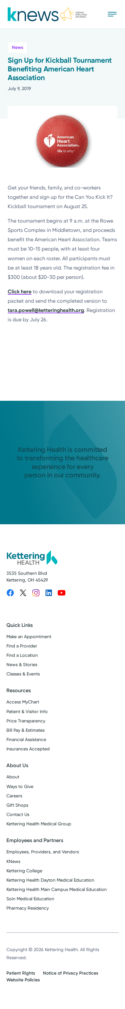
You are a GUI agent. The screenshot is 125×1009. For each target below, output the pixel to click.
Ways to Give (19, 786)
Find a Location (22, 655)
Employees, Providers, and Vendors (42, 852)
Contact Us (17, 814)
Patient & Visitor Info (27, 711)
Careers (14, 796)
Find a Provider (21, 646)
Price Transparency (25, 721)
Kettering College (24, 871)
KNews (13, 861)
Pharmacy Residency (27, 908)
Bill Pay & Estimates (25, 730)
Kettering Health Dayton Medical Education (50, 880)
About (12, 777)
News (17, 47)
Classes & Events (23, 674)
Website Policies (23, 980)
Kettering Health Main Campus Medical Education (56, 889)
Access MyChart (22, 702)
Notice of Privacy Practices (70, 973)
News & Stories (21, 664)
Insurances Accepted (28, 749)
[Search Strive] (93, 14)
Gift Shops (17, 805)
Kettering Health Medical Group (38, 824)
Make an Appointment (28, 636)
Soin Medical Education (30, 899)
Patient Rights (20, 973)
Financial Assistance (26, 739)
